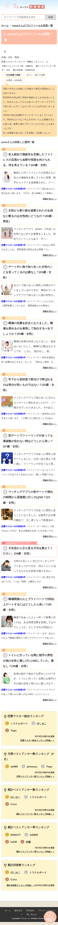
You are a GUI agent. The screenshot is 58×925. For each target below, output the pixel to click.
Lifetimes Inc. (26, 918)
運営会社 (18, 910)
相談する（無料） (50, 919)
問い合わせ (32, 914)
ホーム (8, 910)
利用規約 (30, 910)
